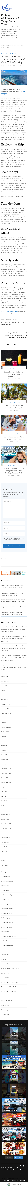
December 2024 (6, 768)
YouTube (3, 1167)
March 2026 (4, 699)
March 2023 (4, 865)
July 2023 (4, 847)
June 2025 (4, 741)
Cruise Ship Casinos (7, 908)
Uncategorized (5, 1014)
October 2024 (5, 778)
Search (4, 559)
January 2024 (5, 819)
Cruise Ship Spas (6, 918)
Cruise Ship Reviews (7, 913)
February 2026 (5, 704)
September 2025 (6, 727)
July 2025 (4, 736)
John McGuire (16, 1184)
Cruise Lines (5, 885)
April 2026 (4, 695)
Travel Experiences (7, 1000)
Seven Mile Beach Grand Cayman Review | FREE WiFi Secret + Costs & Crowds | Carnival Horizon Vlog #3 (13, 587)
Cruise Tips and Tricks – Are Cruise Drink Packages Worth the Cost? (14, 374)
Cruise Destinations (7, 881)
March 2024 (4, 810)
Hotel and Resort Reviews (8, 964)
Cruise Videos (5, 950)
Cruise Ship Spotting (7, 922)
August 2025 (5, 732)
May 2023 (4, 856)
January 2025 (5, 764)
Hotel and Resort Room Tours (10, 968)
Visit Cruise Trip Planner (9, 311)
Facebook (10, 1167)
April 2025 (4, 750)
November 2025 (6, 718)
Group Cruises (5, 959)
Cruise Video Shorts (7, 945)
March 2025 (4, 755)
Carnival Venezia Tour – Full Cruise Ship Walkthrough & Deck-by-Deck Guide (13, 639)
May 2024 (4, 801)
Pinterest (14, 1169)
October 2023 (5, 833)
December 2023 (6, 823)
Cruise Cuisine (5, 876)
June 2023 (4, 851)
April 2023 (4, 860)
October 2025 (5, 722)
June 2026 (4, 686)
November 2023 (6, 828)
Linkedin (10, 1171)
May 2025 (4, 745)
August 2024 (5, 787)
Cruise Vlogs (5, 954)
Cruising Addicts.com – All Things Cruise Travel (10, 20)
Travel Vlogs (4, 1010)
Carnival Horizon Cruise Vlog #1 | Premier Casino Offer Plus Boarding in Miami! (13, 607)
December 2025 (6, 713)
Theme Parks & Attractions (9, 991)
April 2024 (4, 805)
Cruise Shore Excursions (8, 936)
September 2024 (6, 782)
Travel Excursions (6, 996)
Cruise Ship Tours (6, 927)
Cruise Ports (5, 899)
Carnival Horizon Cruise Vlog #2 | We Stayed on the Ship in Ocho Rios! (12, 594)
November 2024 (6, 773)
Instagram (7, 1169)
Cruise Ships (5, 931)
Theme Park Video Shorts (8, 987)
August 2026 (5, 681)
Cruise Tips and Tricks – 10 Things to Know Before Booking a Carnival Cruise (14, 470)
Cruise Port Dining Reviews (9, 895)
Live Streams (5, 973)
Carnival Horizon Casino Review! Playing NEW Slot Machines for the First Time (13, 600)
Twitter (17, 1167)
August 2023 (5, 842)
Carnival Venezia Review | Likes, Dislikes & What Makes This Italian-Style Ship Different (14, 629)
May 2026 (4, 690)
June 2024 (4, 796)
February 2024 (5, 814)
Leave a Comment (20, 66)
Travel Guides (5, 1005)
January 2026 (5, 709)
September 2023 (6, 837)
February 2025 (5, 759)
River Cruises (5, 977)
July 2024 (4, 791)
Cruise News (5, 890)
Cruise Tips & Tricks (8, 53)
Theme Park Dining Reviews (9, 982)
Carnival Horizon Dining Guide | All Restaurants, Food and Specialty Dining (13, 613)
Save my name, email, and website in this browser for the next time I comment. (14, 539)
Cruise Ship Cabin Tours (8, 904)
